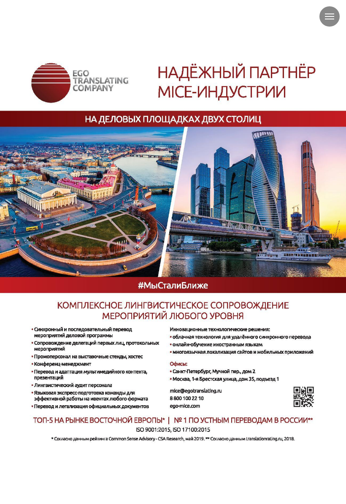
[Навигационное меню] (329, 16)
